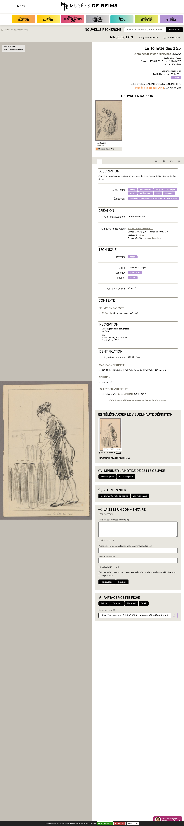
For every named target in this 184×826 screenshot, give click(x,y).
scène (132, 190)
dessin (176, 77)
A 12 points (101, 143)
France (141, 235)
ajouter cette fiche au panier (114, 496)
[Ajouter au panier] (120, 101)
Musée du (97, 19)
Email (143, 603)
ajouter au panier (150, 37)
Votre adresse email (106, 556)
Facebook (117, 603)
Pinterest (131, 603)
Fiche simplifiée (107, 476)
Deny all (120, 823)
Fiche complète (126, 476)
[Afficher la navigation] (13, 6)
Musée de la (72, 19)
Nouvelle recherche (103, 30)
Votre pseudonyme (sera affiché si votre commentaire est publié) (125, 546)
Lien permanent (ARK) (106, 610)
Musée (48, 19)
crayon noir (135, 272)
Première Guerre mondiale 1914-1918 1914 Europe (153, 198)
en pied (159, 190)
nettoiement (145, 193)
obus (158, 193)
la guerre (169, 193)
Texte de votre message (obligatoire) (113, 520)
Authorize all (105, 823)
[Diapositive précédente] (97, 125)
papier (132, 277)
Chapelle (122, 19)
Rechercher (174, 29)
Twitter (104, 603)
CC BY (118, 452)
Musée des (23, 19)
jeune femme (145, 190)
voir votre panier (173, 37)
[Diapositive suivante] (178, 125)
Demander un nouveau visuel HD (112, 458)
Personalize (133, 823)
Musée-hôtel (146, 19)
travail (132, 193)
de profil (171, 190)
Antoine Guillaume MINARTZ (140, 228)
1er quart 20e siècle (152, 238)
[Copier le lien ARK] (174, 615)
